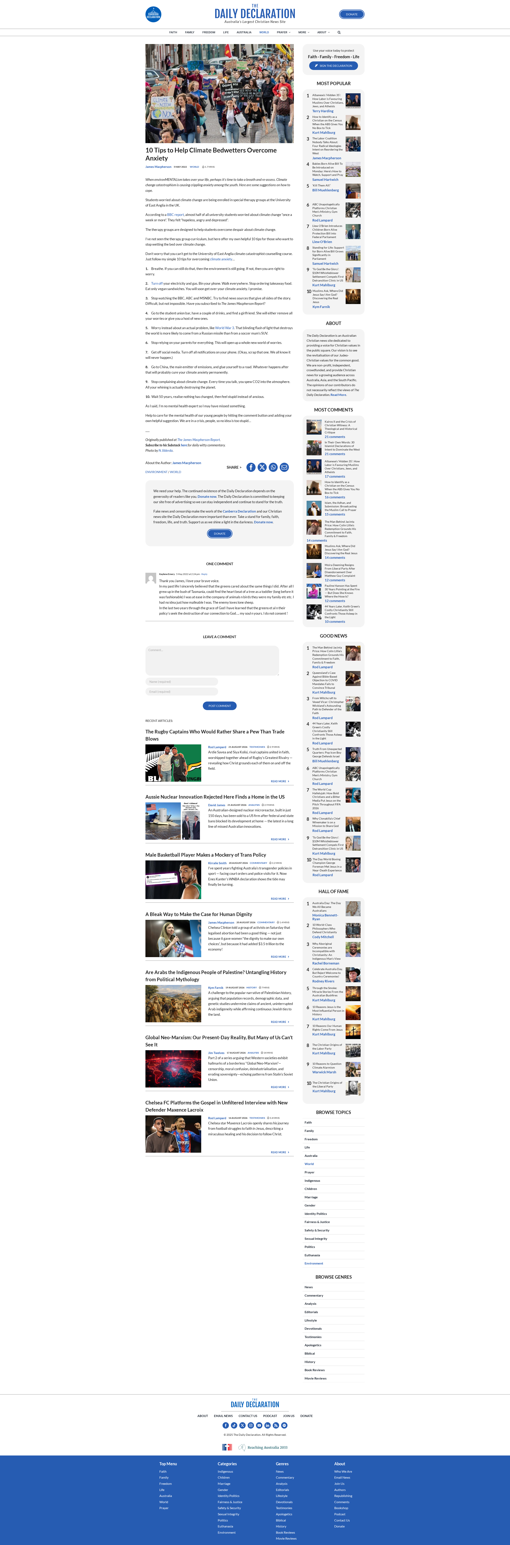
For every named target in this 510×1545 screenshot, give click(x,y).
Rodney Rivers (323, 981)
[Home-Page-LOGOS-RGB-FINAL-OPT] (153, 14)
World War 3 (224, 328)
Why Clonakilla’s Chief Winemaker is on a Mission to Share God (326, 822)
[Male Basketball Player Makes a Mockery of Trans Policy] (173, 863)
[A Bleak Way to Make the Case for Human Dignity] (173, 922)
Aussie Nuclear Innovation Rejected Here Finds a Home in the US (215, 797)
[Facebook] (251, 467)
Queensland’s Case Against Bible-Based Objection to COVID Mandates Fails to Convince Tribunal (325, 680)
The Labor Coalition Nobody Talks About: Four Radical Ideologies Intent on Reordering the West (327, 146)
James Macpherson (158, 166)
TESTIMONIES (257, 746)
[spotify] (284, 1425)
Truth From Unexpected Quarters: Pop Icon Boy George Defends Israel (327, 752)
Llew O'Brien (322, 242)
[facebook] (226, 1425)
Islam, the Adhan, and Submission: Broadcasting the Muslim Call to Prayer (341, 506)
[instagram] (251, 1425)
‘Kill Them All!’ (321, 185)
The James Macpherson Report (198, 440)
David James (216, 805)
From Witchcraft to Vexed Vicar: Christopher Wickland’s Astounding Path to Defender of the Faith (328, 705)
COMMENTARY (258, 862)
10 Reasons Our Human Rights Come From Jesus (327, 1027)
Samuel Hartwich (325, 179)
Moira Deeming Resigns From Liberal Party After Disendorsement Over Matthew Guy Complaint (340, 570)
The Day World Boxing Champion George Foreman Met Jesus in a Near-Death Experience (327, 864)
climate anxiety (221, 259)
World (194, 166)
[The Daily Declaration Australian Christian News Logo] (255, 11)
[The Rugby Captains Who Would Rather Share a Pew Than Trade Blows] (173, 747)
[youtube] (259, 1425)
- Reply (203, 574)
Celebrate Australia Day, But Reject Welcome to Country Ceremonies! (327, 972)
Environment (156, 472)
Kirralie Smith (217, 863)
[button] (339, 32)
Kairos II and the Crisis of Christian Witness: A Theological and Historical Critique (341, 427)
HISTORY (251, 987)
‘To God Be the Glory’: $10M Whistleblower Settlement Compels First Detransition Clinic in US (328, 274)
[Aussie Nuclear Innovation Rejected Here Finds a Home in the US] (173, 805)
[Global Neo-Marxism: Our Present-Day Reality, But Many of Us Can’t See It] (173, 1053)
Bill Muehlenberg (325, 190)
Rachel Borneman (325, 963)
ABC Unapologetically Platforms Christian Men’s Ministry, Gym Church (326, 210)
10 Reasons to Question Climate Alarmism (326, 1065)
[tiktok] (234, 1425)
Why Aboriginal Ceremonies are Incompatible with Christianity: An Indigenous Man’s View (326, 951)
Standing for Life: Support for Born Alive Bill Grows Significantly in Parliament (328, 253)
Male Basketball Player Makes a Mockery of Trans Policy (205, 855)
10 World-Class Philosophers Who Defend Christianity (324, 928)
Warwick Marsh (324, 1072)
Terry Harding (322, 111)
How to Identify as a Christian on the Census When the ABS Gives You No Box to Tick (327, 122)
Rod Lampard (217, 747)
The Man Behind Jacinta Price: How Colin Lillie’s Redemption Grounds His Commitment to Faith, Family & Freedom (340, 529)
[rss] (276, 1425)
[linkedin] (267, 1425)
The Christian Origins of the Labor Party (327, 1046)
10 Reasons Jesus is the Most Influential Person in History (328, 1010)
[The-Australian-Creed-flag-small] (227, 1447)
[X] (262, 467)
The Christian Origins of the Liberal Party (327, 1084)
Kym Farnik (215, 987)
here (184, 445)
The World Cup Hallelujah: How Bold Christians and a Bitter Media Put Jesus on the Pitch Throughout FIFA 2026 (326, 799)
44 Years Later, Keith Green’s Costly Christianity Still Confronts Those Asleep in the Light (342, 612)
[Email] (284, 467)
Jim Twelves (216, 1053)
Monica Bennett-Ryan (325, 917)
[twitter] (242, 1425)
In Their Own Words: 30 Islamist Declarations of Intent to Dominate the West (342, 446)
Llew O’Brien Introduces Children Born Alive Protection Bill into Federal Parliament (327, 231)
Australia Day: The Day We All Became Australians (326, 906)
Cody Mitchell (323, 937)
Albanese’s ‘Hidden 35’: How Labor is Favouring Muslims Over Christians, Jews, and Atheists (328, 100)
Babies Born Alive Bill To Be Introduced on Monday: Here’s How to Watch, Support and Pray (327, 169)
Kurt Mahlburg (323, 132)
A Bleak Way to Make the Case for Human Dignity (198, 914)
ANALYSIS (254, 804)
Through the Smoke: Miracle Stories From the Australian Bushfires (327, 991)
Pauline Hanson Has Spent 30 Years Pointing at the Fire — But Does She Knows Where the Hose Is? (342, 591)
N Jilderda (166, 450)
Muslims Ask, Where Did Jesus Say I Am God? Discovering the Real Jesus (328, 296)
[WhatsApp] (273, 467)
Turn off (157, 283)
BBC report (175, 215)
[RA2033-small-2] (263, 1447)
